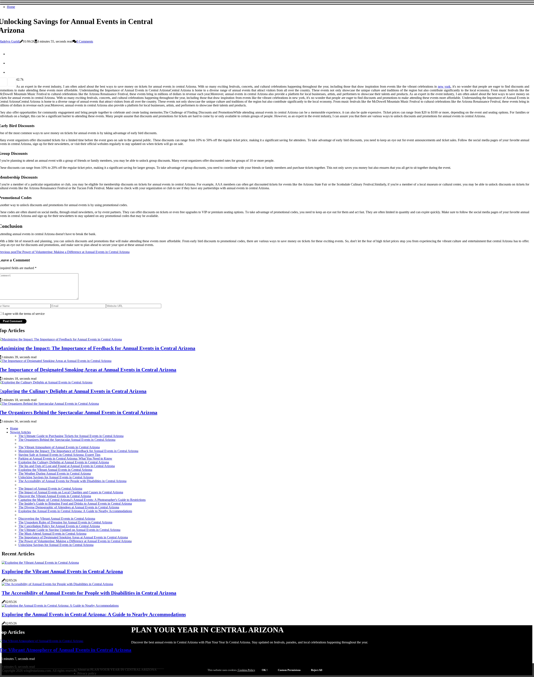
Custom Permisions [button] (289, 670)
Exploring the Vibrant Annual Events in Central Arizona (55, 470)
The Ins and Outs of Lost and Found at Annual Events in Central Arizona (66, 466)
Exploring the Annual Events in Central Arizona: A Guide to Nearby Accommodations (75, 511)
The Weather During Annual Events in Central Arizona (54, 473)
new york (444, 86)
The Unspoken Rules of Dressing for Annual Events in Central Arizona (65, 522)
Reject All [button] (316, 670)
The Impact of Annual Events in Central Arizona (50, 488)
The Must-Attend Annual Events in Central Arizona (52, 533)
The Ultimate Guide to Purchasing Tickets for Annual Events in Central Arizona (70, 436)
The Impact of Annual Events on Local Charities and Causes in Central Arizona (70, 492)
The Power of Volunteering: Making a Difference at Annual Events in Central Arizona (75, 541)
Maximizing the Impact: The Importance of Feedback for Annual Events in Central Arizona (78, 451)
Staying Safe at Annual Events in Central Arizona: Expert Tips (59, 454)
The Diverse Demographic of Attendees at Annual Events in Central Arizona (68, 507)
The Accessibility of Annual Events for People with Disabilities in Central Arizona (72, 481)
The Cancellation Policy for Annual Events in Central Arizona (59, 526)
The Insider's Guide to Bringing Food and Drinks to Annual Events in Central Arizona (75, 503)
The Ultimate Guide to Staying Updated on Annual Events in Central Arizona (69, 530)
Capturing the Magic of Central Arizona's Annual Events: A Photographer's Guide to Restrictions (82, 500)
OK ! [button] (264, 670)
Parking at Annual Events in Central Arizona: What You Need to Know (65, 458)
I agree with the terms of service (24, 313)
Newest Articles (20, 432)
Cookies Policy (246, 670)
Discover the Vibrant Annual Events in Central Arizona (54, 496)
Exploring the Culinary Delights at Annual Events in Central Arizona (63, 462)
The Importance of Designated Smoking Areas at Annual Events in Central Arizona (73, 537)
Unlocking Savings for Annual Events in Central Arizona (55, 477)
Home (11, 7)
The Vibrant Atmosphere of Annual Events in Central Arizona (59, 447)
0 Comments (84, 41)
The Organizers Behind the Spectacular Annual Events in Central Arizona (66, 439)
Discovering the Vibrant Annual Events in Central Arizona (56, 518)
